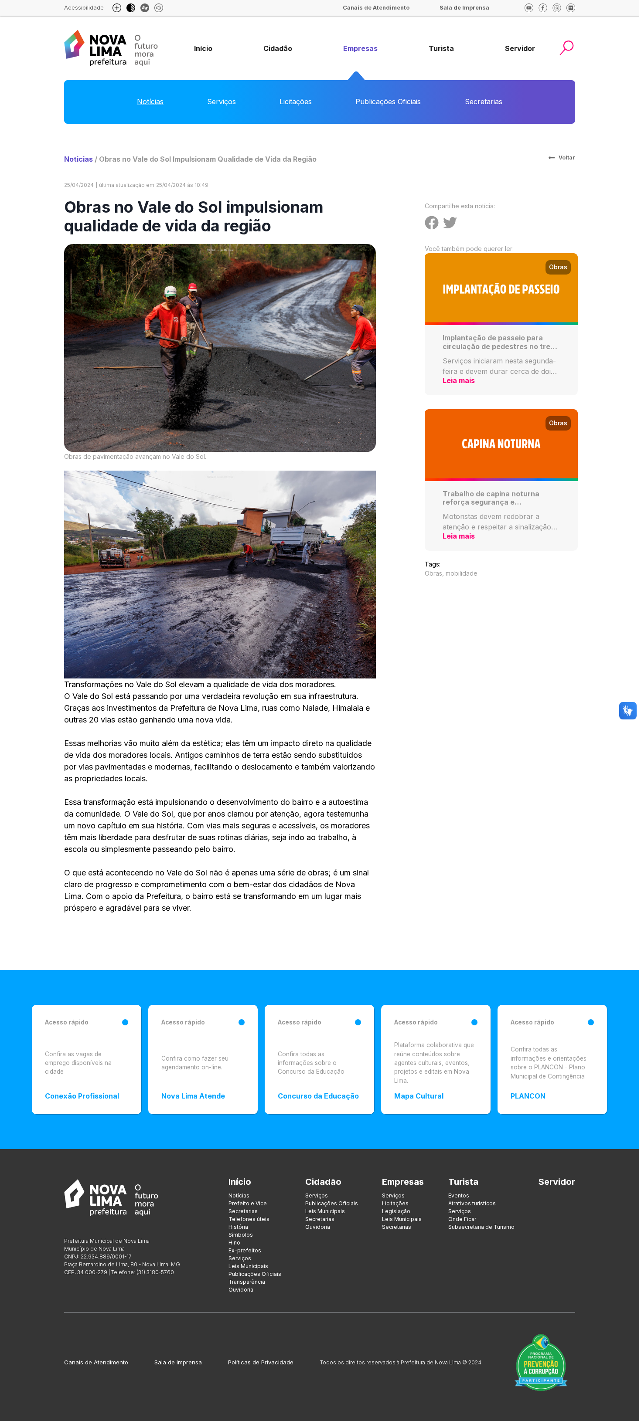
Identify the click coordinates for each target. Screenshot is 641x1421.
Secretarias (483, 101)
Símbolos (240, 1234)
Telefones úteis (248, 1219)
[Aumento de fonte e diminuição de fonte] (117, 7)
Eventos (458, 1195)
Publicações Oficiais (388, 101)
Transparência (246, 1282)
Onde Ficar (462, 1219)
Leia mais (459, 380)
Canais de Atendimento (96, 1362)
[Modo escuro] (130, 7)
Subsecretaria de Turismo (481, 1227)
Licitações (296, 101)
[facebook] (543, 7)
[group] (203, 48)
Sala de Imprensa (178, 1362)
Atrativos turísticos (472, 1203)
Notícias (150, 101)
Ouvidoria (240, 1289)
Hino (234, 1242)
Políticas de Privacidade (260, 1362)
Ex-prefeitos (244, 1250)
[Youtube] (529, 7)
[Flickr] (570, 7)
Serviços (221, 101)
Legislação (396, 1211)
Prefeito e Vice (247, 1203)
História (238, 1227)
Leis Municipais (248, 1266)
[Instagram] (556, 7)
